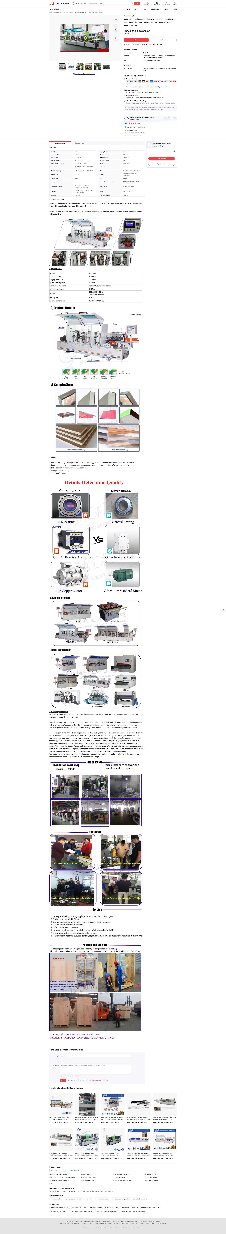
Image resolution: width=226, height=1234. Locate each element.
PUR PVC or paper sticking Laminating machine (62, 1177)
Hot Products (70, 1221)
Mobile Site (151, 1221)
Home (50, 12)
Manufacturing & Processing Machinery (63, 12)
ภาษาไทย (142, 1223)
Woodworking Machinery (81, 12)
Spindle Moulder (85, 1174)
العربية (122, 1223)
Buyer (136, 9)
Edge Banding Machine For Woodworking (81, 1212)
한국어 (127, 1223)
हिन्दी (137, 1223)
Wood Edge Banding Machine (96, 12)
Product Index (143, 1221)
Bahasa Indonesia (162, 1223)
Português (83, 1223)
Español (77, 1223)
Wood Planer (89, 1199)
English (72, 1223)
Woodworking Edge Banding (58, 1212)
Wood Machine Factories (79, 1207)
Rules (175, 9)
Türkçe (147, 1223)
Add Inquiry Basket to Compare (85, 74)
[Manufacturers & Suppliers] (59, 3)
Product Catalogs (74, 1170)
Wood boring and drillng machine (122, 1180)
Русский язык (97, 1223)
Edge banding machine (151, 1177)
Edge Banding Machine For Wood (150, 1207)
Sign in (175, 4)
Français (90, 1223)
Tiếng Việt (153, 1223)
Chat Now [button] (165, 40)
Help (145, 9)
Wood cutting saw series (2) (120, 1177)
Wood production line (150, 1174)
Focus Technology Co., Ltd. (101, 1227)
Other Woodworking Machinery (73, 1199)
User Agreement (123, 1227)
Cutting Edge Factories (111, 1207)
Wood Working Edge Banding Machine (106, 1212)
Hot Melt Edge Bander (139, 1199)
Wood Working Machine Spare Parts (59, 1180)
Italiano (104, 1223)
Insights (158, 1221)
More (51, 1215)
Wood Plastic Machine (96, 1207)
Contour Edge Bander (102, 1199)
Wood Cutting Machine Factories (60, 1207)
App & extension (155, 9)
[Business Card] (174, 151)
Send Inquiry (136, 40)
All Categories (55, 9)
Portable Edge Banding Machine (121, 1199)
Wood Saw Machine (56, 1199)
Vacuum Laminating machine (121, 1174)
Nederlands (116, 1223)
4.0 (154, 146)
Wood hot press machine (151, 1180)
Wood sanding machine (87, 1180)
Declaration (131, 1227)
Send (62, 1080)
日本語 (132, 1223)
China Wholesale (106, 1221)
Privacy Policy (139, 1227)
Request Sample (157, 44)
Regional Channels (133, 1221)
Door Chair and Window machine (58, 1174)
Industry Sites (124, 1221)
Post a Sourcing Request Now (98, 1080)
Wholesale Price (115, 1221)
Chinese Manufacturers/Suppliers (92, 1221)
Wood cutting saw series (88, 1177)
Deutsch (110, 1223)
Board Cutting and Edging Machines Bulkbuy (133, 1212)
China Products (78, 1221)
